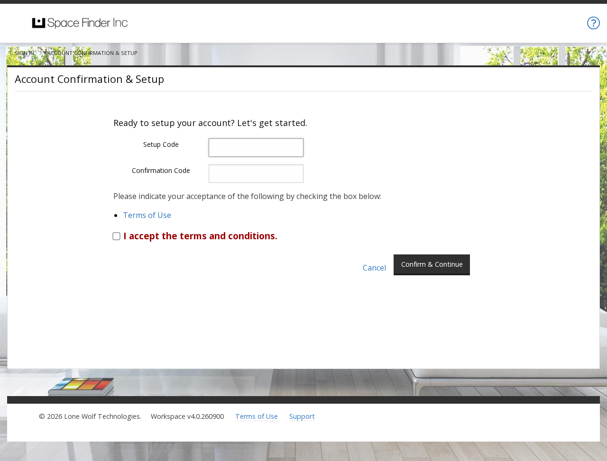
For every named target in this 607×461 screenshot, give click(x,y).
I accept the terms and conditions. (200, 235)
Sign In (24, 52)
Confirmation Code (161, 170)
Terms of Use (147, 215)
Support (302, 416)
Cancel (374, 268)
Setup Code (161, 144)
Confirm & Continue (432, 264)
